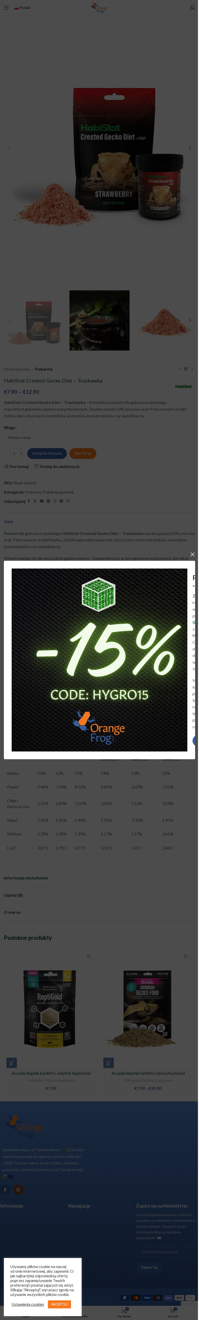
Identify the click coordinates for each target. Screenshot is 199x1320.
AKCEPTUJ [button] (59, 1304)
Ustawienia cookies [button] (28, 1304)
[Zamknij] (192, 554)
